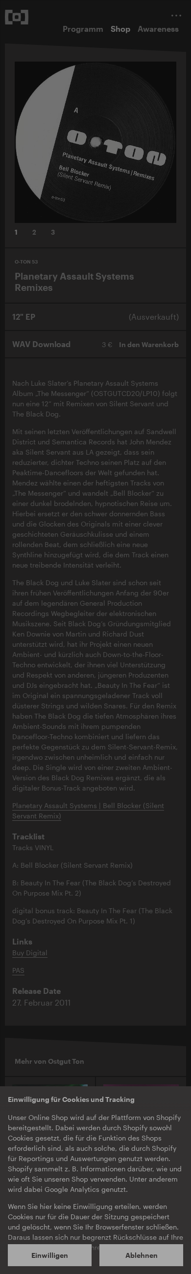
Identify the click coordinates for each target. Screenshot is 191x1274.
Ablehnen (141, 1255)
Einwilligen (49, 1255)
